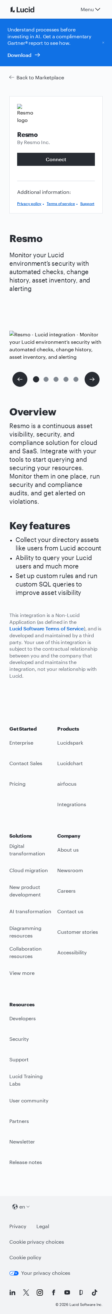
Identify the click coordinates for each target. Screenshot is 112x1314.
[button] (36, 379)
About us (68, 850)
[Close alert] (103, 42)
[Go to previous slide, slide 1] (19, 379)
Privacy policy (29, 204)
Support (87, 204)
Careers (66, 891)
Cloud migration (28, 870)
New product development (25, 890)
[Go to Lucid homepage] (29, 9)
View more (22, 973)
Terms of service (61, 204)
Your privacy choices (45, 1273)
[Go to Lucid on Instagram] (40, 1292)
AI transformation (30, 911)
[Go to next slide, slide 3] (92, 379)
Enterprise (21, 743)
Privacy (17, 1226)
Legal (42, 1226)
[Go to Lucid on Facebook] (53, 1292)
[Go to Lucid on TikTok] (94, 1292)
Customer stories (77, 932)
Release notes (25, 1162)
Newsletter (22, 1141)
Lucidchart (70, 763)
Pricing (17, 784)
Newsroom (70, 870)
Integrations (71, 804)
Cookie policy (25, 1257)
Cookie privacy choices (36, 1242)
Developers (22, 1018)
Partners (19, 1121)
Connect (56, 159)
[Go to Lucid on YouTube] (67, 1292)
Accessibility (72, 952)
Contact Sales (25, 763)
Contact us (70, 911)
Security (19, 1039)
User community (29, 1100)
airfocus (67, 784)
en (22, 1206)
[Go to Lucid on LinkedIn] (12, 1292)
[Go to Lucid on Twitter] (26, 1292)
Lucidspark (70, 743)
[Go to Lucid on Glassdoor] (81, 1292)
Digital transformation (27, 849)
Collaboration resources (25, 952)
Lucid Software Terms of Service (46, 628)
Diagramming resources (25, 931)
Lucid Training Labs (26, 1080)
